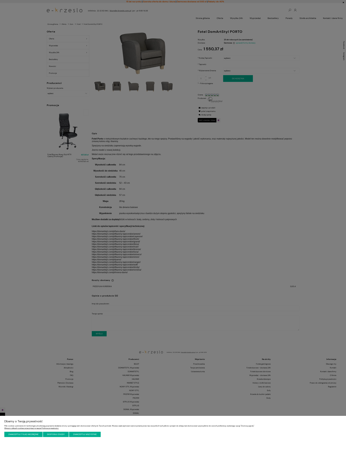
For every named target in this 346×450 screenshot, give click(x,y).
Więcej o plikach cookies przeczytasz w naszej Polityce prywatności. (31, 428)
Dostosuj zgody (56, 434)
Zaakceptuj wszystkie (85, 434)
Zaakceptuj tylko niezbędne (23, 434)
